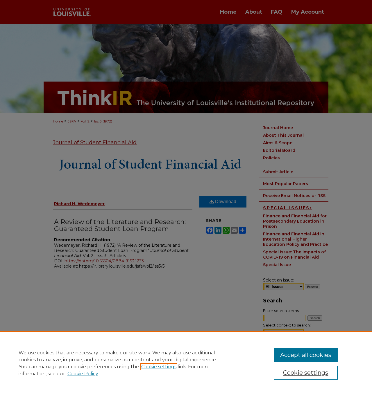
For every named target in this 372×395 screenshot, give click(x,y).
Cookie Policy (82, 373)
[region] (186, 363)
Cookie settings (158, 366)
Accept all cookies (305, 354)
